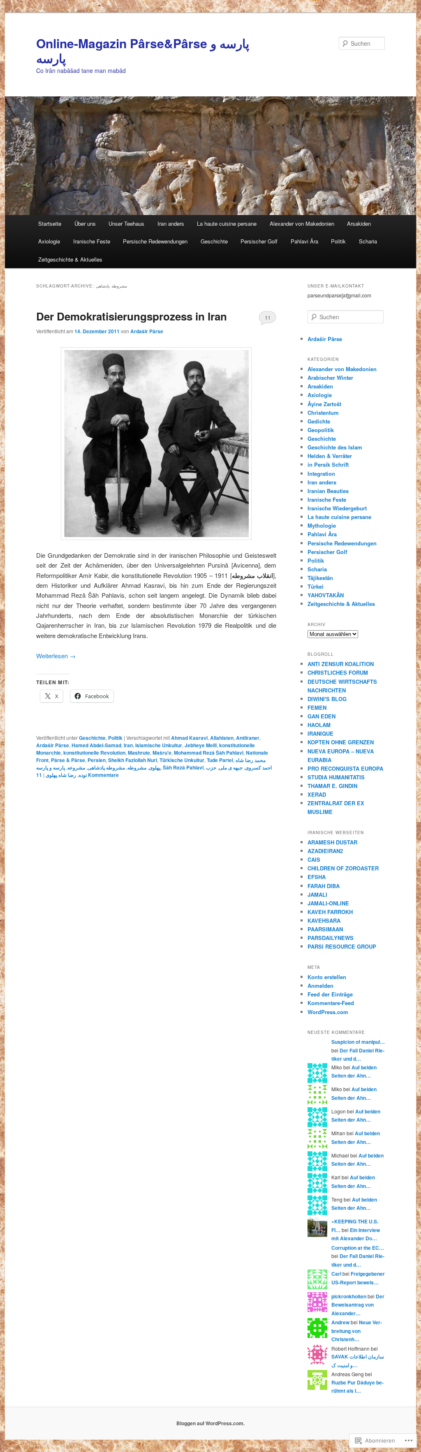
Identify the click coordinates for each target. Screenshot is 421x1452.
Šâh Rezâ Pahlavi (183, 767)
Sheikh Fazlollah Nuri (132, 760)
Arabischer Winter (330, 377)
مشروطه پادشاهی (106, 767)
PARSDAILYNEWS (331, 938)
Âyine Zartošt (324, 404)
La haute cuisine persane (227, 223)
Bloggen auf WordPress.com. (210, 1423)
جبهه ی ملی (231, 767)
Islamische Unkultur (158, 745)
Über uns (85, 223)
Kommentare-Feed (331, 1003)
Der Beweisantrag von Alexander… (357, 1305)
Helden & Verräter (330, 456)
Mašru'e (162, 752)
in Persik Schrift (328, 464)
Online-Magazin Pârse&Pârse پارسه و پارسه (142, 50)
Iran (128, 745)
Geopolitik (321, 430)
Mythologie (322, 525)
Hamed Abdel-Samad (96, 745)
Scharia (368, 241)
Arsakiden (359, 223)
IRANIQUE (320, 733)
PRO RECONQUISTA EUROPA (345, 768)
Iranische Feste (91, 241)
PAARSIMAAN (325, 929)
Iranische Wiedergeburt (337, 508)
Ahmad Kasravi (189, 737)
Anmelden (320, 985)
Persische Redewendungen (155, 241)
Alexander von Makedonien (302, 223)
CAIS (314, 859)
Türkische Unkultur (182, 760)
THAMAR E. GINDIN (332, 786)
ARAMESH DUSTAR (332, 842)
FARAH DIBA (324, 886)
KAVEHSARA (324, 920)
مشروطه (136, 767)
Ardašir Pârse (146, 331)
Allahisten (222, 737)
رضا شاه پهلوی (61, 775)
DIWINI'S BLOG (327, 699)
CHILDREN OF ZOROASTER (343, 868)
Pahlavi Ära (304, 241)
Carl (336, 1273)
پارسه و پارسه (50, 767)
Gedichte (319, 421)
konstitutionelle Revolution (94, 752)
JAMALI (317, 894)
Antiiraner (247, 737)
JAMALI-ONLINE (328, 903)
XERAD (317, 794)
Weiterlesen (56, 655)
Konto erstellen (327, 977)
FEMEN (317, 707)
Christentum (323, 412)
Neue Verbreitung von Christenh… (356, 1331)
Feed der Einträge (330, 994)
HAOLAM (319, 725)
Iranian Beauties (328, 491)
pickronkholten (348, 1296)
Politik (338, 241)
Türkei (316, 586)
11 (268, 317)
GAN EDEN (321, 716)
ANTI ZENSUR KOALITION (341, 664)
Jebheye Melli (201, 745)
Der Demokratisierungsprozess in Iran (131, 316)
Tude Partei (220, 760)
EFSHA (317, 877)
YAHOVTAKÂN (326, 595)
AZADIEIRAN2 (325, 851)
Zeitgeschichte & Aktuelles (70, 259)
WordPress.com (328, 1012)
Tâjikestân (320, 578)
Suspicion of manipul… (358, 1041)
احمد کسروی (258, 767)
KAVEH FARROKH (330, 912)
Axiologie (49, 241)
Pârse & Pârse (68, 760)
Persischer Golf (259, 241)
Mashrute (139, 752)
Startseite (49, 223)
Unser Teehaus (126, 223)
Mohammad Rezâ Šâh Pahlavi (208, 752)
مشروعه (76, 767)
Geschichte (214, 241)
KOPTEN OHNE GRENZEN (341, 742)
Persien (97, 760)
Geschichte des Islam (335, 447)
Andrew (340, 1322)
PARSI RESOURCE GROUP (342, 946)
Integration (321, 473)
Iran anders (170, 223)
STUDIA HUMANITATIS (336, 777)
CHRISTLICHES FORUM (338, 672)
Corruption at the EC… (357, 1247)
